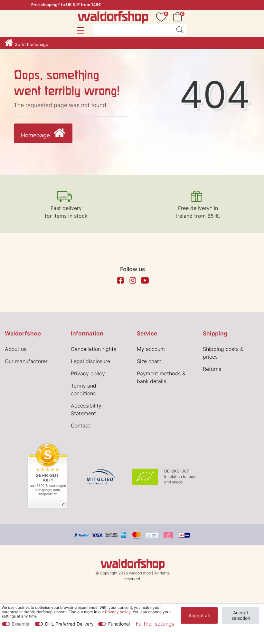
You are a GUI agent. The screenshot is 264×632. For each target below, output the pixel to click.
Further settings (155, 623)
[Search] (179, 29)
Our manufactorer (26, 361)
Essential (21, 624)
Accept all (199, 615)
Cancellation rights (93, 349)
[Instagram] (132, 280)
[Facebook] (120, 280)
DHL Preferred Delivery (69, 624)
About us (15, 349)
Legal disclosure (90, 361)
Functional (119, 624)
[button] (80, 30)
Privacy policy (88, 373)
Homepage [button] (36, 135)
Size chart (149, 361)
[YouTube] (145, 280)
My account (151, 349)
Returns (212, 369)
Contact (80, 425)
